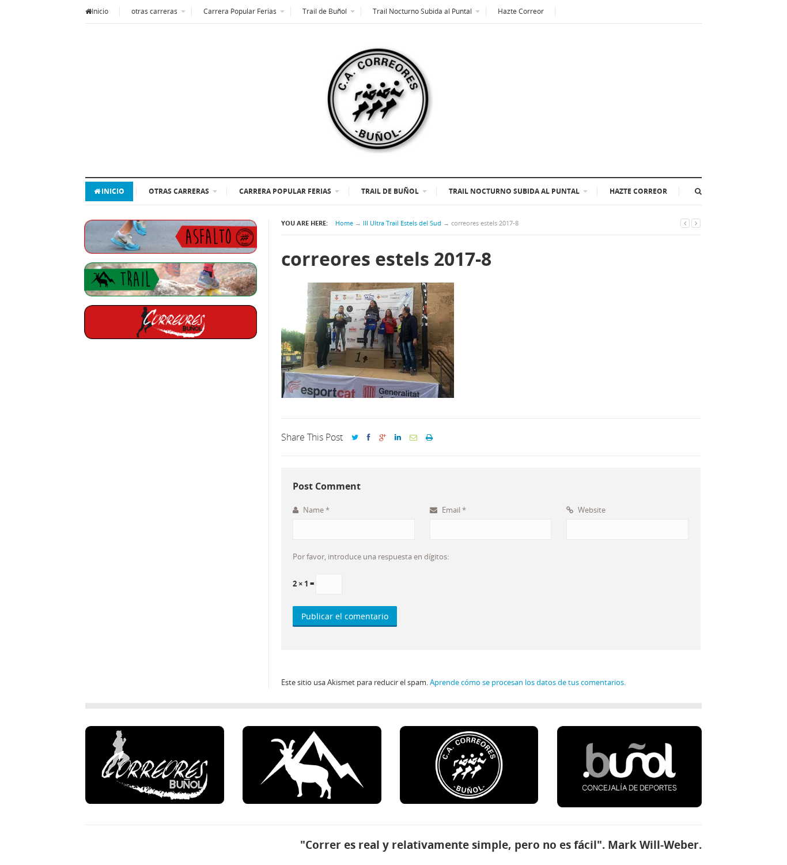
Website (591, 510)
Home (344, 223)
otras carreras (154, 11)
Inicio (100, 11)
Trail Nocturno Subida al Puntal (422, 11)
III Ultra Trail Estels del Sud (402, 223)
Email (453, 510)
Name (315, 510)
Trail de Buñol (324, 11)
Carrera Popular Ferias (240, 11)
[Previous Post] (685, 223)
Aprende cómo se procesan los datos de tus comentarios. (528, 682)
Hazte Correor (521, 11)
